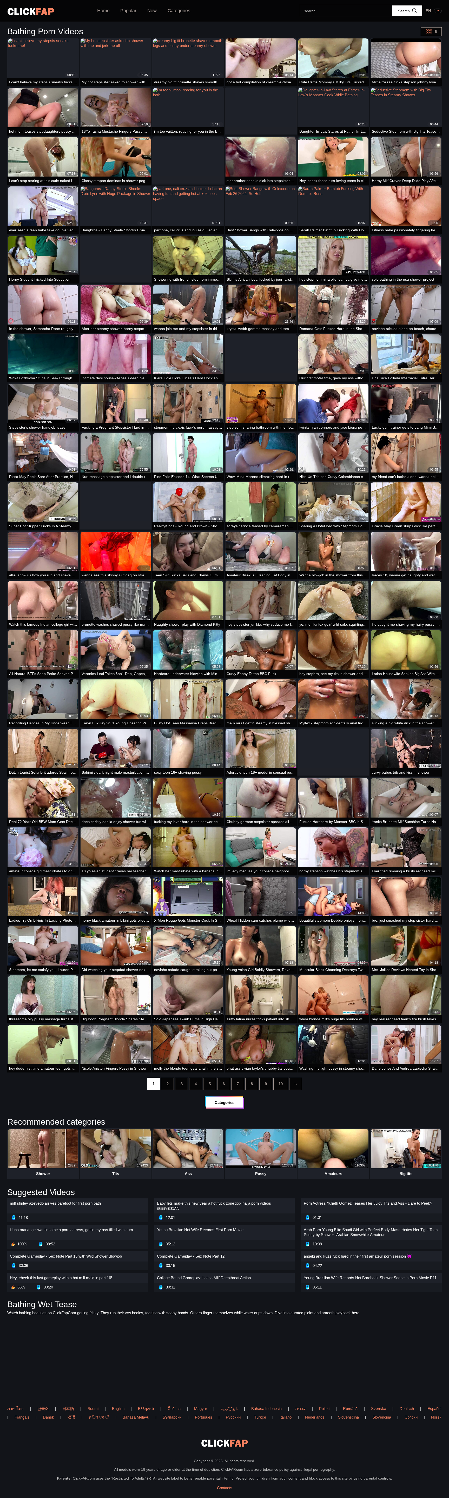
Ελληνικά (146, 1408)
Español (434, 1408)
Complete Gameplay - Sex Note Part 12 (190, 1256)
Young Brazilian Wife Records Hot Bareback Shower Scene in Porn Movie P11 (370, 1278)
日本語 (68, 1408)
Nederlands (315, 1417)
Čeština (174, 1408)
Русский (233, 1417)
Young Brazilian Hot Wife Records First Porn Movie (200, 1229)
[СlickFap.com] (30, 11)
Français (22, 1417)
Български (172, 1417)
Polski (324, 1408)
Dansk (48, 1417)
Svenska (378, 1408)
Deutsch (407, 1408)
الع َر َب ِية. (229, 1408)
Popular (128, 10)
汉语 (71, 1417)
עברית (300, 1408)
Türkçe (260, 1417)
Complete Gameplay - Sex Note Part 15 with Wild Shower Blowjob (66, 1256)
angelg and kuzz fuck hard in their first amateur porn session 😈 (358, 1256)
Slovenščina (348, 1417)
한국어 (43, 1408)
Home (103, 10)
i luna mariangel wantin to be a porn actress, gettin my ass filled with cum (71, 1229)
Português (203, 1417)
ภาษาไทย (15, 1408)
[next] (295, 1084)
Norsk (436, 1417)
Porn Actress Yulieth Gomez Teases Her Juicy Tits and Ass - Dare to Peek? (368, 1203)
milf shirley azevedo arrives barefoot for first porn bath (55, 1203)
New (152, 10)
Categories (179, 10)
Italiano (286, 1417)
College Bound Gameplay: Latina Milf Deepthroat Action (204, 1278)
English (118, 1408)
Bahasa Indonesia (266, 1408)
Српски (411, 1417)
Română (350, 1408)
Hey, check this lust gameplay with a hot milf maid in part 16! (61, 1278)
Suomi (93, 1408)
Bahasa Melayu (136, 1417)
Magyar (200, 1408)
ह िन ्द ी (99, 1417)
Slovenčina (381, 1417)
